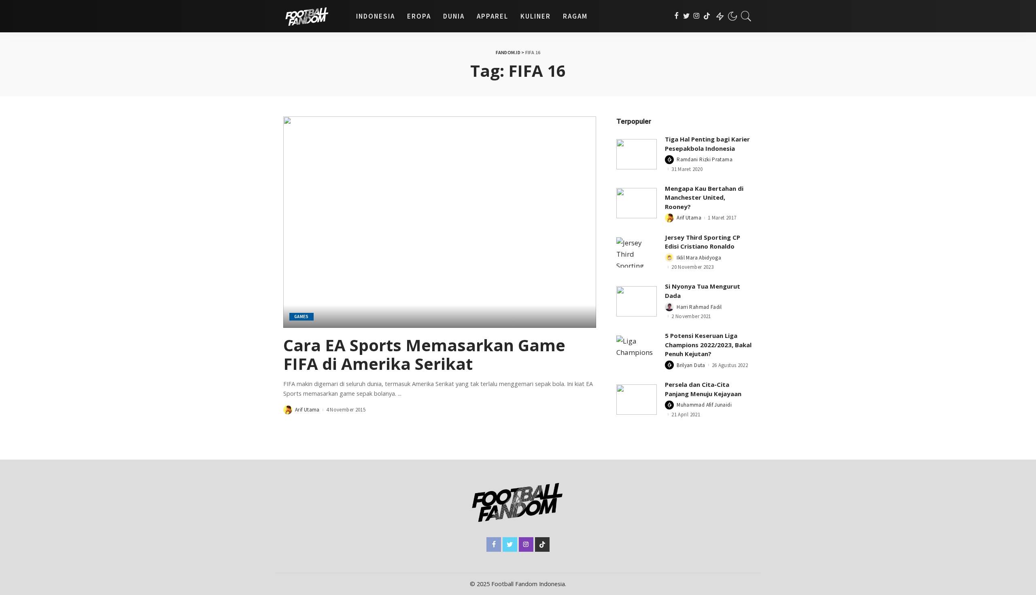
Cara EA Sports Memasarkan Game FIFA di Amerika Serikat (424, 354)
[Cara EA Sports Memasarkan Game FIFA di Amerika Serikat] (439, 221)
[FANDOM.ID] (313, 16)
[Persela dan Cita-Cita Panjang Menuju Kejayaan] (636, 399)
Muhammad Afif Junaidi (704, 404)
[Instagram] (697, 16)
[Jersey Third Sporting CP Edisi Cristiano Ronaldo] (636, 252)
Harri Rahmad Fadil (699, 307)
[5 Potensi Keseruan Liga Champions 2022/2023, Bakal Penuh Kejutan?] (636, 350)
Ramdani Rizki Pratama (704, 159)
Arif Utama (307, 409)
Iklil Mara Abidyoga (699, 257)
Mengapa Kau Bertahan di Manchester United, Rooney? (704, 197)
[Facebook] (676, 16)
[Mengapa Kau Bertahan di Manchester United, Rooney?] (636, 203)
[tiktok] (707, 16)
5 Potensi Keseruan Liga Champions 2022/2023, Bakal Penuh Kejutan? (708, 344)
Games (301, 316)
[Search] (746, 16)
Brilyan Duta (691, 365)
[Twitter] (686, 16)
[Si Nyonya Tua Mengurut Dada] (636, 301)
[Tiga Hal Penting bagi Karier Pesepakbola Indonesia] (636, 154)
